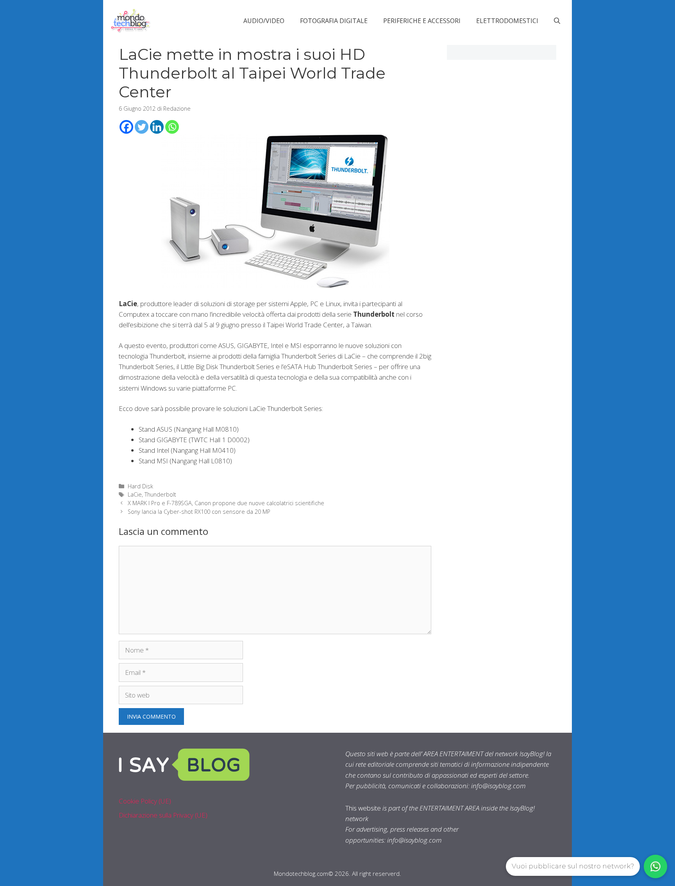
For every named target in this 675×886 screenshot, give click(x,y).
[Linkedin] (157, 127)
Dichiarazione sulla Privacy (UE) (163, 815)
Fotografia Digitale (334, 20)
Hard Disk (140, 486)
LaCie (135, 494)
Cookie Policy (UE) (145, 800)
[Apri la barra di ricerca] (557, 20)
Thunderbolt (160, 494)
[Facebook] (126, 127)
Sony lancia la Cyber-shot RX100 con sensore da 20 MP (199, 511)
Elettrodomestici (507, 20)
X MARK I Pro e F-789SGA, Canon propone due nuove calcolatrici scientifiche (226, 503)
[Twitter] (141, 127)
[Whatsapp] (172, 127)
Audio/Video (263, 20)
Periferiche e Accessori (422, 20)
